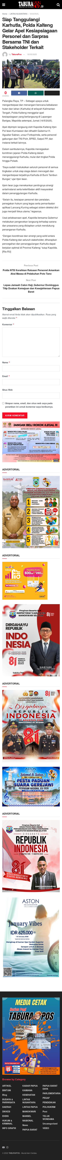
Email (6, 376)
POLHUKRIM (49, 1106)
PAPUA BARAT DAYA (50, 1087)
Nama (6, 362)
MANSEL (26, 1115)
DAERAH (6, 1106)
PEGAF (46, 1097)
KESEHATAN (28, 1094)
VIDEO (46, 1128)
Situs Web (7, 389)
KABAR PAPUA (30, 1085)
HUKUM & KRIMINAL (7, 1122)
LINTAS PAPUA (30, 1106)
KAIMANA (27, 1090)
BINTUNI (6, 1090)
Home (4, 13)
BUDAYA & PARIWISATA (8, 1101)
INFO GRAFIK (9, 1128)
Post (45, 1111)
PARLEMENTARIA (51, 1093)
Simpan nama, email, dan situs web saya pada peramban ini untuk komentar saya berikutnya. (29, 405)
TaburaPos (17, 54)
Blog (4, 1094)
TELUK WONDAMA (48, 1117)
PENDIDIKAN (49, 1102)
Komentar (8, 324)
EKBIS (5, 1115)
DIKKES (6, 1111)
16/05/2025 (32, 54)
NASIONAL (34, 13)
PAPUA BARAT (29, 1129)
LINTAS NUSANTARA (18, 13)
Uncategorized (50, 1123)
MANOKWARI (29, 1111)
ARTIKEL (6, 1085)
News (25, 1125)
